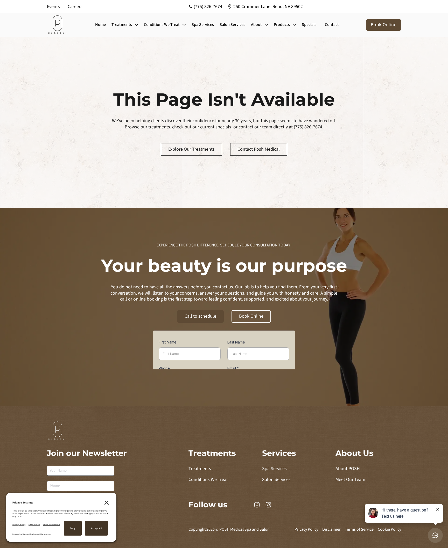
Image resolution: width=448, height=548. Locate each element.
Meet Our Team (350, 480)
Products (282, 24)
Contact (332, 24)
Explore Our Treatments (191, 149)
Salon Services (232, 24)
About (256, 24)
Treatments (121, 24)
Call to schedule (200, 316)
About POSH (347, 469)
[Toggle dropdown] (136, 25)
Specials (309, 24)
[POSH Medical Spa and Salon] (57, 25)
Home (100, 24)
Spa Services (203, 24)
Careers (75, 7)
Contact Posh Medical (258, 149)
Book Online (384, 24)
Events (53, 7)
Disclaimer (331, 529)
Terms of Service (359, 529)
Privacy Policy (306, 529)
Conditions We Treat (162, 24)
